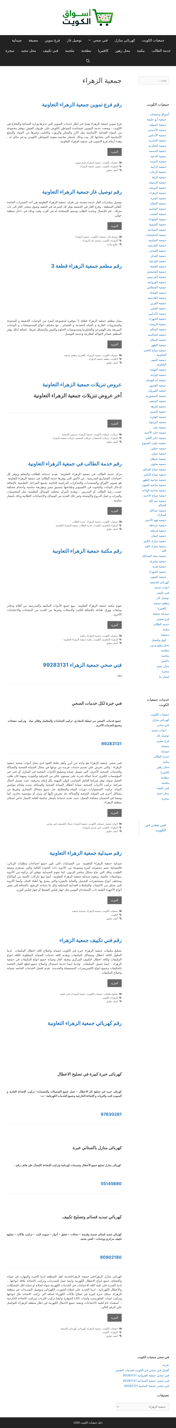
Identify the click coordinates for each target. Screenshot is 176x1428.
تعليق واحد (112, 244)
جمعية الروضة (157, 187)
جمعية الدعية (158, 156)
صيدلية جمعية (79, 910)
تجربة (165, 1365)
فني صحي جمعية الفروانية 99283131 (146, 1375)
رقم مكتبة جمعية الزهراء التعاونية (87, 551)
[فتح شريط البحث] (88, 61)
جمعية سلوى (158, 464)
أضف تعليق (112, 170)
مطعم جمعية (70, 355)
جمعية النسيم (158, 411)
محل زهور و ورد (159, 645)
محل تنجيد (28, 51)
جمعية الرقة (159, 177)
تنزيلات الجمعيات (100, 437)
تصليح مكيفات (111, 993)
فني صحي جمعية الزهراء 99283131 (82, 665)
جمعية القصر (158, 308)
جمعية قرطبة (158, 530)
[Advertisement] (64, 295)
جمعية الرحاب (157, 172)
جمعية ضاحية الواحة (154, 490)
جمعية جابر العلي (155, 438)
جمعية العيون (158, 577)
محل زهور (122, 51)
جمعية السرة (158, 198)
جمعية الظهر (158, 345)
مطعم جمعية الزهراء (99, 358)
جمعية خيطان (158, 459)
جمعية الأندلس (157, 135)
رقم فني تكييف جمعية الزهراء (90, 940)
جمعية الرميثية (157, 182)
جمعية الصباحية (157, 229)
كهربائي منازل (125, 40)
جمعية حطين (158, 448)
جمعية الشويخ (157, 224)
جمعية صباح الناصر (155, 474)
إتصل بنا (164, 676)
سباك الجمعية (65, 823)
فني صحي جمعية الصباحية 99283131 (146, 1380)
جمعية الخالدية (157, 145)
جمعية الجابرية (157, 140)
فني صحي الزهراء (92, 827)
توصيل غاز (74, 40)
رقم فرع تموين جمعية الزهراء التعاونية (82, 104)
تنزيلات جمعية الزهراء (63, 437)
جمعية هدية (159, 566)
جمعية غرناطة (157, 525)
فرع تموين (52, 40)
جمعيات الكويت (153, 40)
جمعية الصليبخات (155, 235)
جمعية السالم (158, 329)
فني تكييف (50, 51)
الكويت (105, 166)
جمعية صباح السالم (154, 469)
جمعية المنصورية (156, 396)
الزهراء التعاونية (110, 525)
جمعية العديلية (157, 261)
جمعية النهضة (158, 369)
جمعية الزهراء (94, 162)
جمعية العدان (158, 256)
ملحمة (69, 51)
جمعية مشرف (157, 561)
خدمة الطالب (161, 51)
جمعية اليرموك (157, 422)
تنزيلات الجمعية (83, 437)
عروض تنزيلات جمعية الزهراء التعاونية (82, 384)
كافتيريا (103, 51)
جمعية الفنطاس (156, 287)
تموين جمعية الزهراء (90, 166)
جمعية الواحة (158, 375)
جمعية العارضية (157, 245)
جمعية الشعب (157, 214)
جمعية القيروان (157, 390)
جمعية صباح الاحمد (154, 495)
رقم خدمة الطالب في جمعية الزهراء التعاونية (75, 463)
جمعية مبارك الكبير (155, 541)
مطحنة (86, 51)
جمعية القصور (157, 385)
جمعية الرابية (158, 166)
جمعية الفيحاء (158, 292)
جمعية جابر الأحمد (155, 432)
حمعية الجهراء (157, 571)
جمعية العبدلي (157, 250)
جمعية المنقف (157, 401)
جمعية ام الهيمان (156, 380)
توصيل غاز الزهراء (92, 240)
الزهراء (114, 166)
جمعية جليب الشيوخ (154, 443)
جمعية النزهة (158, 406)
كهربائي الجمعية (68, 1328)
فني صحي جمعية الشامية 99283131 (146, 1386)
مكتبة (141, 51)
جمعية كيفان (158, 535)
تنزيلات (114, 434)
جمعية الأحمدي (157, 130)
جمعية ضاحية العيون (154, 485)
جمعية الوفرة (158, 417)
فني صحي (100, 40)
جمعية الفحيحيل (156, 271)
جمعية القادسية (157, 298)
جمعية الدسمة (157, 151)
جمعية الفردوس (156, 277)
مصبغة (33, 40)
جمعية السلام (158, 203)
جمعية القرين (158, 303)
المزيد (114, 151)
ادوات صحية (112, 823)
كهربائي (82, 1328)
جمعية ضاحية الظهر (154, 480)
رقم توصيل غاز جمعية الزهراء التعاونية (82, 192)
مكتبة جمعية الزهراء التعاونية (77, 639)
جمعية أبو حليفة (156, 119)
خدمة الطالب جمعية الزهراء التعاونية (74, 525)
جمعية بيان (159, 427)
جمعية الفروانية (157, 282)
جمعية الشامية (157, 208)
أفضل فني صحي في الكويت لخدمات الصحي (142, 1370)
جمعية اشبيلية (158, 124)
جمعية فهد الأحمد (155, 520)
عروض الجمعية (69, 434)
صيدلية (17, 40)
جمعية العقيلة (158, 266)
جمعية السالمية (157, 334)
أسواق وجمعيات (159, 114)
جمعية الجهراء (157, 319)
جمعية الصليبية (157, 240)
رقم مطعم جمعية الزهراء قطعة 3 (86, 266)
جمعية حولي (158, 453)
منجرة (10, 51)
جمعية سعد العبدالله (154, 556)
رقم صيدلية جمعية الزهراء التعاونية (86, 853)
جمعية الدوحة (158, 161)
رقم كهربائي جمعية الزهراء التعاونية (85, 1023)
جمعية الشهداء (157, 219)
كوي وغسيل (159, 640)
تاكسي (165, 661)
